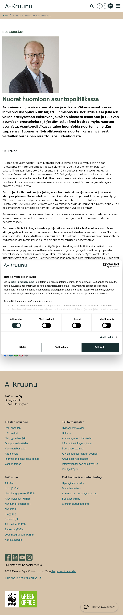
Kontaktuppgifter (14, 539)
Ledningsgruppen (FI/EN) (19, 534)
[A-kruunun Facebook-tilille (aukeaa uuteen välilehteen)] (8, 555)
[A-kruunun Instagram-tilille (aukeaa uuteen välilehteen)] (31, 555)
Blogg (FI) (10, 514)
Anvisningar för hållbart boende (80, 453)
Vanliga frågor (13, 464)
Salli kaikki (100, 347)
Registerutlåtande (63, 571)
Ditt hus (66, 433)
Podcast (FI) (12, 519)
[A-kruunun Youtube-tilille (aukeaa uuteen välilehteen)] (22, 555)
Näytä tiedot (106, 337)
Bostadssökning (71, 498)
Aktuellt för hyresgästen (75, 459)
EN (105, 6)
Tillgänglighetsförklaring (21, 578)
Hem (5, 15)
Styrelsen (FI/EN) (14, 529)
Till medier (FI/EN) (15, 524)
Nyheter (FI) (11, 509)
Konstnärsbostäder (15, 448)
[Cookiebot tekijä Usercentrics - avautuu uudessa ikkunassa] (105, 265)
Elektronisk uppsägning (75, 503)
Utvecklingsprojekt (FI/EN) (20, 493)
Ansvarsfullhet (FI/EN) (17, 498)
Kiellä (22, 347)
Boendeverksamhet (73, 448)
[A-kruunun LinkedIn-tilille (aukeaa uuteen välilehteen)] (15, 555)
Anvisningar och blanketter (77, 438)
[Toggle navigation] (118, 6)
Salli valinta (61, 347)
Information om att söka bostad (22, 459)
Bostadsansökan (71, 488)
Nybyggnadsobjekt (15, 438)
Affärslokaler (12, 453)
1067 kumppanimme (22, 282)
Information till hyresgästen (77, 443)
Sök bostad (11, 433)
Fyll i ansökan (13, 428)
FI (99, 6)
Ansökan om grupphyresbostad (79, 493)
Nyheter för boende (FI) (18, 503)
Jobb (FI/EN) (12, 488)
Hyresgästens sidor (73, 428)
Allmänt (9, 483)
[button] (99, 607)
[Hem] (18, 6)
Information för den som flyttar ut (80, 464)
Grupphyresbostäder (16, 443)
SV (110, 6)
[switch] (46, 325)
